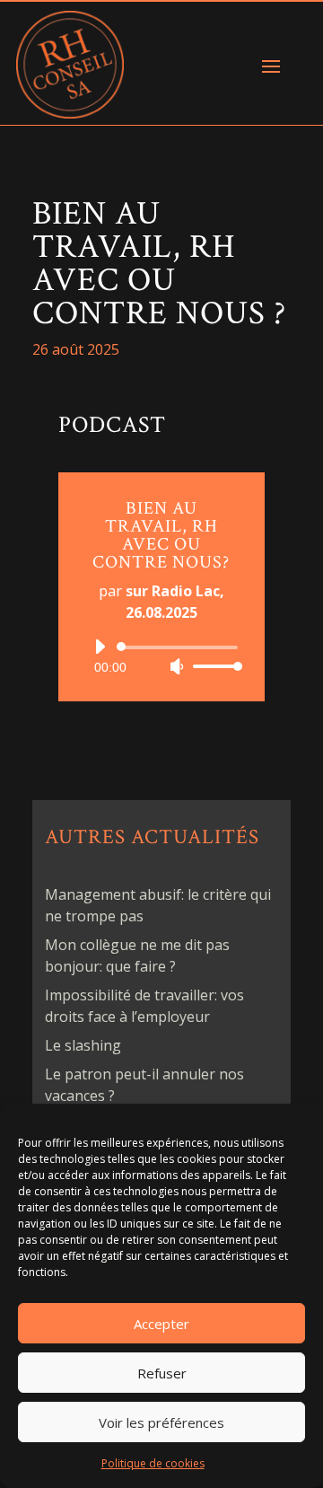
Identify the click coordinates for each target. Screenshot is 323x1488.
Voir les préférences (161, 1422)
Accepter (161, 1324)
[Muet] (177, 666)
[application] (161, 656)
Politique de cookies (153, 1463)
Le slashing (83, 1045)
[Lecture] (99, 646)
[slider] (213, 665)
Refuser (162, 1373)
